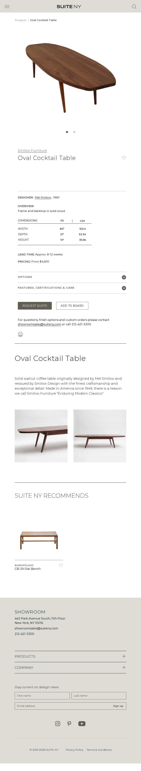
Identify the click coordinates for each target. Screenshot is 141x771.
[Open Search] (134, 6)
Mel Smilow (43, 197)
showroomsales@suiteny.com (39, 324)
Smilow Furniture (32, 151)
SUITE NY (52, 749)
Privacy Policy (74, 749)
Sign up (118, 706)
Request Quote (34, 305)
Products (21, 20)
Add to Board (72, 305)
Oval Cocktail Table (43, 20)
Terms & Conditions (99, 749)
